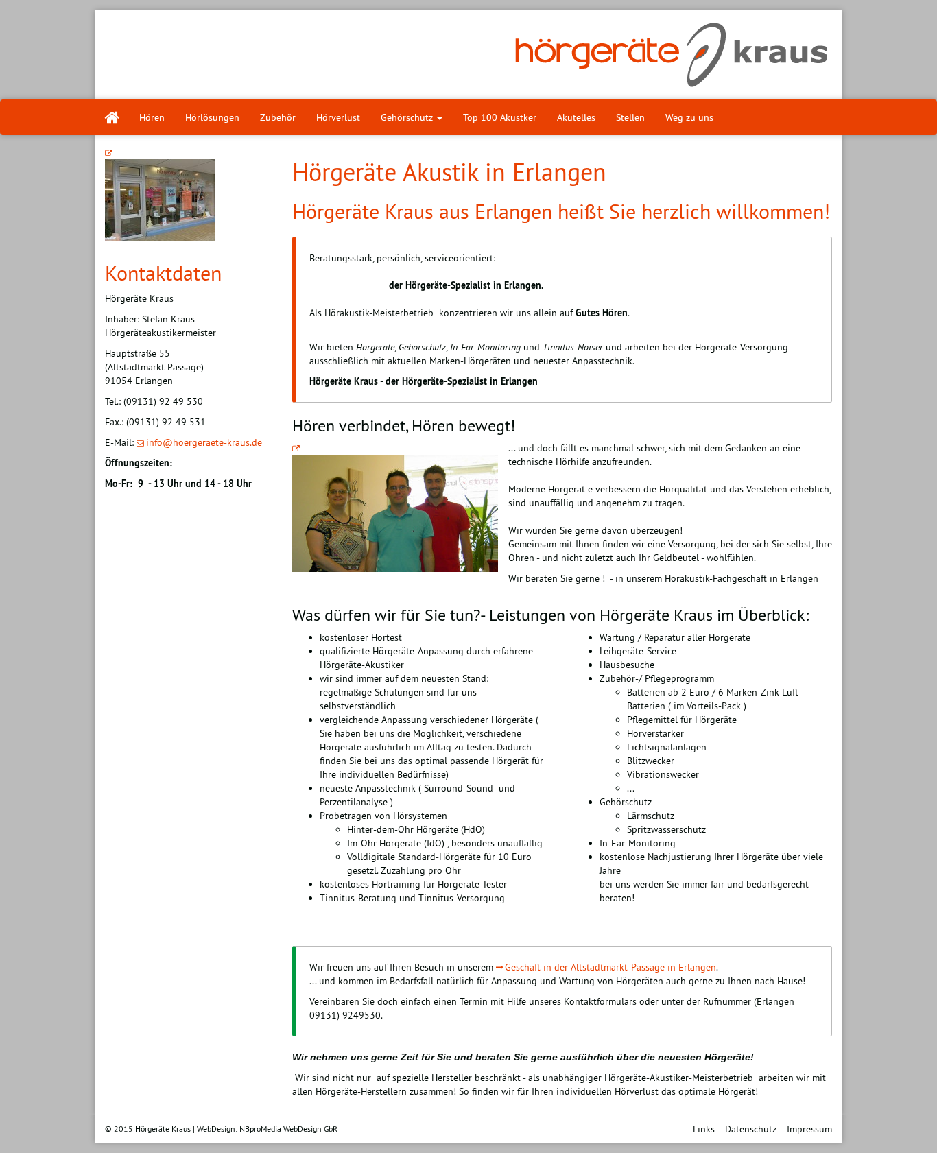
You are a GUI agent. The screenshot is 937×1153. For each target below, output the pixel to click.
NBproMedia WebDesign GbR (288, 1129)
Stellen (630, 117)
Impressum (809, 1129)
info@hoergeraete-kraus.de (204, 442)
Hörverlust (338, 117)
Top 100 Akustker (499, 117)
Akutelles (576, 117)
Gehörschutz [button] (408, 117)
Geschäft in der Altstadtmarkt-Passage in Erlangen (610, 967)
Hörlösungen (212, 117)
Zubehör (278, 117)
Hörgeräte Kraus (163, 1129)
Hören (152, 117)
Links (704, 1129)
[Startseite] (112, 117)
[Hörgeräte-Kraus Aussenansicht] (160, 193)
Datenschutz (750, 1129)
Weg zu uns (689, 117)
